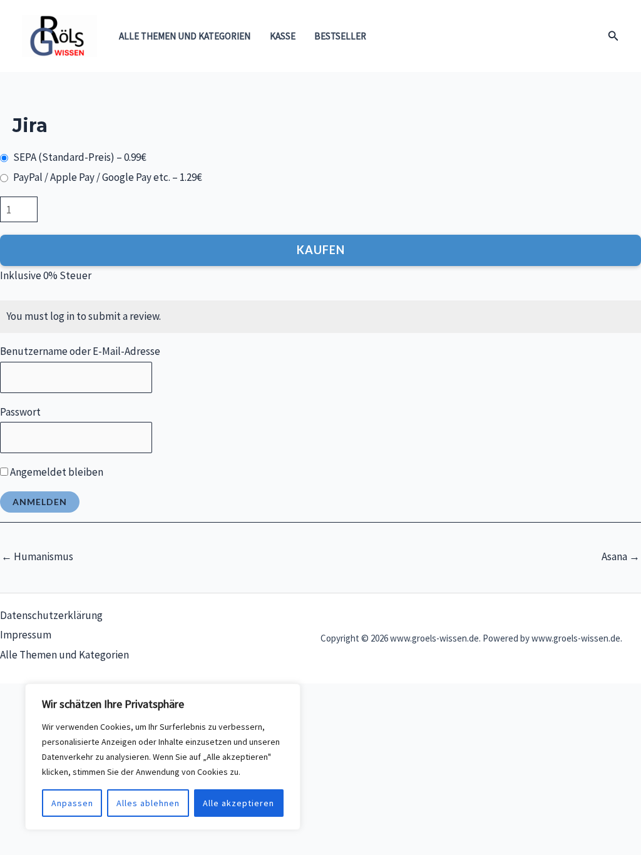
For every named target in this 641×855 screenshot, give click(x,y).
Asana (621, 556)
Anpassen (72, 803)
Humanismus (37, 556)
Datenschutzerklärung (51, 615)
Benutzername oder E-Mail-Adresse (80, 351)
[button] (613, 36)
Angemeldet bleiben (55, 472)
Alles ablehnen (148, 803)
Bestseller (340, 36)
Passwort (20, 412)
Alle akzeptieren (238, 803)
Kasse (282, 36)
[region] (162, 756)
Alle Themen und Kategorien (184, 36)
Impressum (25, 635)
